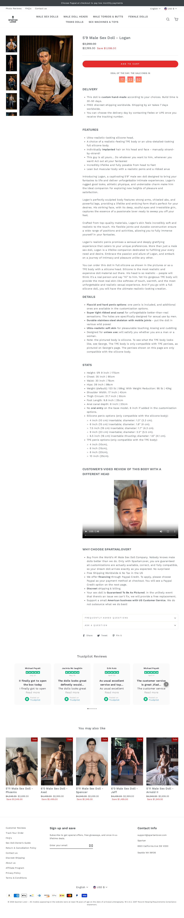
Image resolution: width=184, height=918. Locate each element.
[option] (92, 3)
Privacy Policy (13, 873)
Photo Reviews (14, 8)
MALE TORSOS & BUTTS (108, 16)
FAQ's (28, 8)
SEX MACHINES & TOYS (103, 21)
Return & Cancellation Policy (21, 848)
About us (11, 863)
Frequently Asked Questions (106, 618)
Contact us (41, 8)
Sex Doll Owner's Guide (18, 843)
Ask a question (96, 625)
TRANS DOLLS (75, 21)
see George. (100, 343)
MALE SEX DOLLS (47, 16)
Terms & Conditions (16, 878)
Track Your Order (15, 833)
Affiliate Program (15, 868)
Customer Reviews (16, 828)
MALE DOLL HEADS (76, 16)
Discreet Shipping (15, 858)
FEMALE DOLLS (138, 16)
